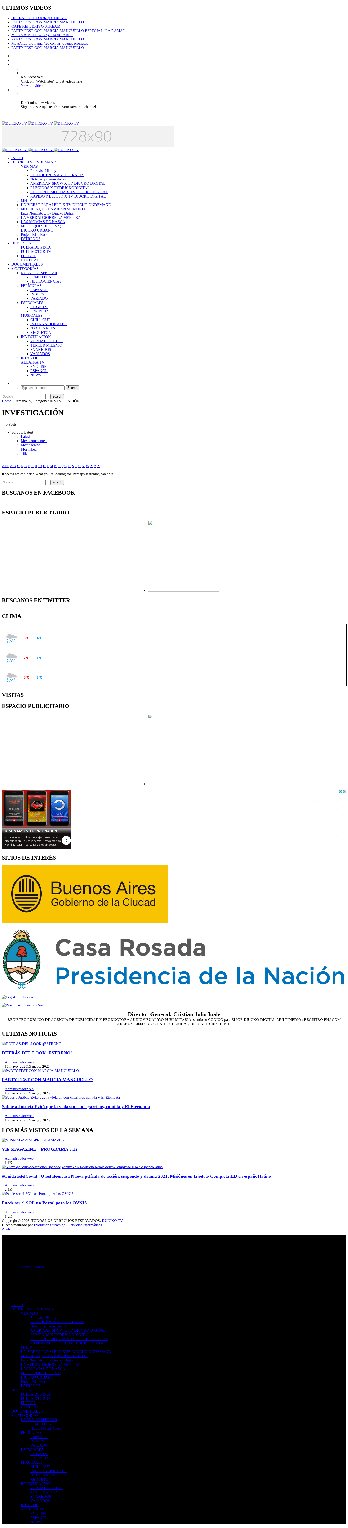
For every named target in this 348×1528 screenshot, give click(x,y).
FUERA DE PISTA (36, 247)
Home (6, 401)
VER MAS (29, 166)
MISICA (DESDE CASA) (41, 226)
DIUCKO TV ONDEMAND (33, 162)
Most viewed (30, 445)
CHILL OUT (40, 320)
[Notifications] (12, 90)
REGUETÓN (40, 332)
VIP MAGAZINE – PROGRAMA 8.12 (40, 1149)
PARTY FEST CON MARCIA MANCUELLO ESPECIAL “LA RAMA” (68, 31)
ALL (5, 466)
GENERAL (30, 260)
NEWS (35, 375)
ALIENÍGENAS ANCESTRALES (57, 175)
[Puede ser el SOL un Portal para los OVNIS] (38, 1194)
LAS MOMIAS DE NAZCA (43, 222)
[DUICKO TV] (40, 123)
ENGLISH (38, 366)
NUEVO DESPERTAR (39, 273)
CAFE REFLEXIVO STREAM (35, 26)
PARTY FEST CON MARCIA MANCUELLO (47, 22)
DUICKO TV (112, 1221)
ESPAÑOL (39, 290)
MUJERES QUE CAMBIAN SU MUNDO (54, 209)
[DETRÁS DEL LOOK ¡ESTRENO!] (32, 1044)
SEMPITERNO (42, 277)
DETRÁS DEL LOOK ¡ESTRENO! (39, 18)
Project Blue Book (35, 235)
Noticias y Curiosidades (48, 179)
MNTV (26, 200)
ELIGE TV (39, 307)
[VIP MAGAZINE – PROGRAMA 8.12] (33, 1140)
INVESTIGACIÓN (36, 337)
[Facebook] (12, 56)
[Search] (12, 383)
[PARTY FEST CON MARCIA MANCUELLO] (40, 1071)
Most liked (29, 449)
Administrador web (19, 1062)
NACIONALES (42, 328)
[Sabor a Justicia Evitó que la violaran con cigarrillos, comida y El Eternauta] (61, 1097)
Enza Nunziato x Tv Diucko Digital (47, 213)
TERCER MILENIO (46, 345)
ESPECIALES (32, 303)
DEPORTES (21, 243)
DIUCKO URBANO (37, 230)
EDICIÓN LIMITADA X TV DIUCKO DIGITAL (69, 192)
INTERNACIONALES (48, 324)
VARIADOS (40, 354)
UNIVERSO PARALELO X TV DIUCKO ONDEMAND (66, 205)
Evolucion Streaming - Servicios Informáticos (68, 1225)
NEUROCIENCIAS (46, 281)
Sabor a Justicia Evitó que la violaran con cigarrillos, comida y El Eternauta (76, 1106)
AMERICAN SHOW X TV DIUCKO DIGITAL (68, 183)
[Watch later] (12, 64)
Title (24, 454)
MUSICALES (32, 315)
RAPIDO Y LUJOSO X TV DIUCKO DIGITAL (68, 196)
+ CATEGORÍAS (25, 269)
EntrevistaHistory (43, 171)
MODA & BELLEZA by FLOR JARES (42, 35)
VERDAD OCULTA (46, 341)
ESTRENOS (30, 239)
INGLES (37, 294)
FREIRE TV (40, 311)
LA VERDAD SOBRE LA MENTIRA (51, 217)
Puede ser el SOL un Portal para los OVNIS (44, 1202)
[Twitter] (12, 60)
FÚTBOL (28, 256)
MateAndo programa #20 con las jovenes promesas (49, 43)
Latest (25, 437)
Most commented (34, 441)
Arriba (7, 1229)
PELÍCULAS (31, 286)
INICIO (17, 158)
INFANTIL (29, 358)
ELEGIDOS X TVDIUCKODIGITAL (60, 188)
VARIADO (39, 298)
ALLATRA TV (33, 362)
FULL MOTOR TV (36, 252)
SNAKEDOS (40, 349)
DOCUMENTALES (27, 264)
